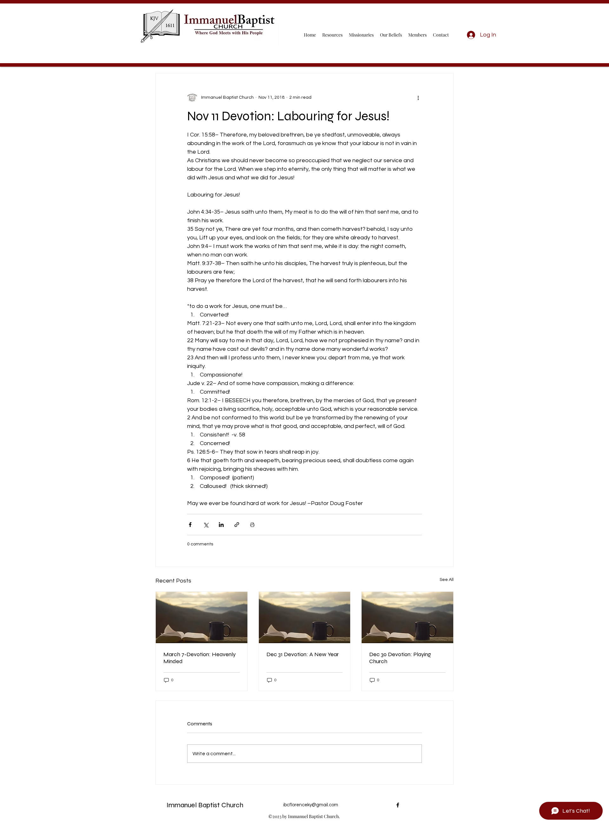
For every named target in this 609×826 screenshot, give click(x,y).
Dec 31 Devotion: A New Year (302, 654)
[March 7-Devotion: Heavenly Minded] (201, 617)
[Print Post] (252, 525)
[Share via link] (237, 525)
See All (447, 579)
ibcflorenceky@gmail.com (310, 805)
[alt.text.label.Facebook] (398, 805)
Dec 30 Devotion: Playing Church (400, 658)
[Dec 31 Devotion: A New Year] (304, 617)
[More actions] (418, 97)
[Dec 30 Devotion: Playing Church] (407, 617)
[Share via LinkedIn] (221, 525)
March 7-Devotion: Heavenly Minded (199, 658)
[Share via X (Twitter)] (206, 525)
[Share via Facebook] (190, 525)
